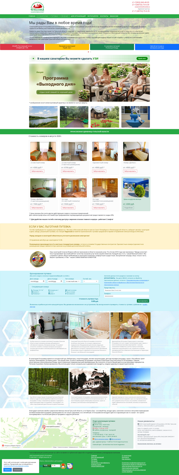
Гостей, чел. (87, 279)
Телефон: (107, 294)
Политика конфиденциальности (133, 463)
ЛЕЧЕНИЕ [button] (64, 16)
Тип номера (69, 279)
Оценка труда (96, 464)
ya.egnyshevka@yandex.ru (142, 7)
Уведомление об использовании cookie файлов (134, 471)
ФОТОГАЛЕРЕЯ (93, 16)
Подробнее (128, 208)
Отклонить (17, 470)
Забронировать (37, 171)
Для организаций (97, 457)
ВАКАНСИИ (114, 16)
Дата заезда (34, 279)
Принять (7, 470)
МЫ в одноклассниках (102, 439)
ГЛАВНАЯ (32, 16)
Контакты (125, 457)
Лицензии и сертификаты (100, 463)
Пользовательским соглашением (137, 280)
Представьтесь (109, 288)
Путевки (94, 459)
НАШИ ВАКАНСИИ (97, 466)
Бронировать (143, 301)
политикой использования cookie (16, 466)
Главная (94, 456)
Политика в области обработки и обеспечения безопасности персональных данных (134, 466)
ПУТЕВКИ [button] (54, 16)
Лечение (94, 461)
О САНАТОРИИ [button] (42, 16)
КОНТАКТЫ (104, 16)
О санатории (126, 456)
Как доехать (126, 459)
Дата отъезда (52, 279)
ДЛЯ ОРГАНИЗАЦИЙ (78, 16)
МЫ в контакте (116, 439)
